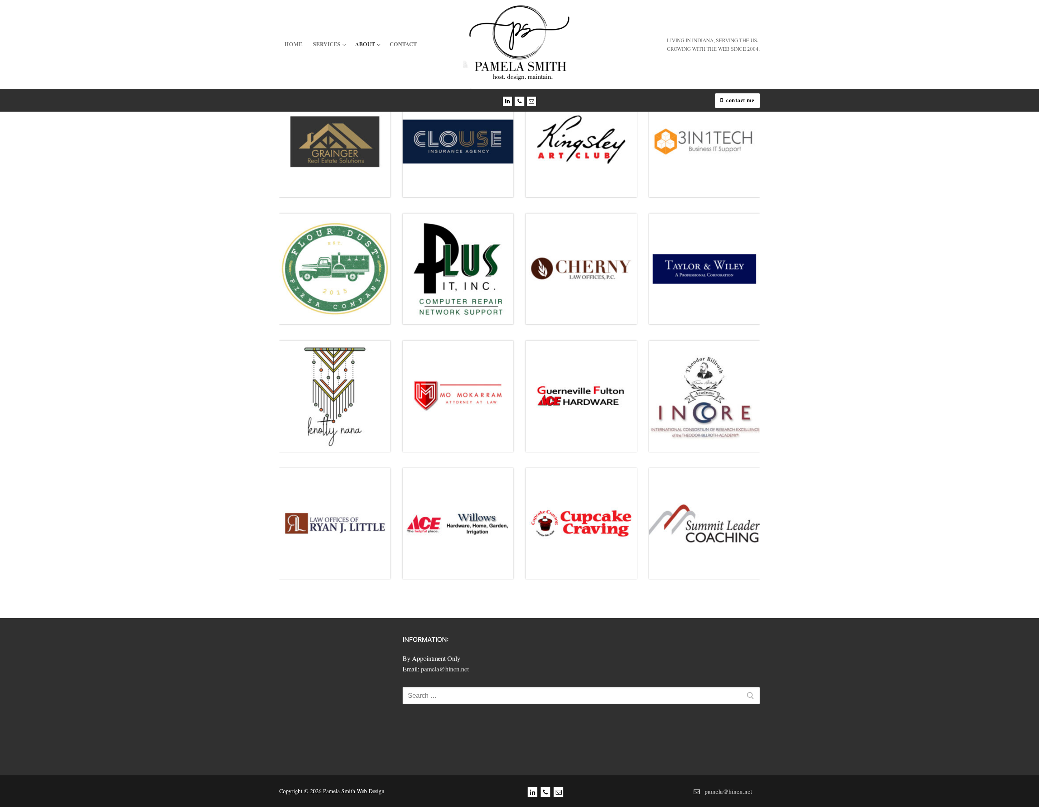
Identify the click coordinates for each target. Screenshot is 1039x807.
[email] (558, 792)
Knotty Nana (340, 391)
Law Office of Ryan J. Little (342, 516)
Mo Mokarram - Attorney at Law (461, 393)
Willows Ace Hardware (460, 521)
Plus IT (461, 265)
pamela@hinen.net (445, 669)
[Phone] (519, 101)
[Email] (531, 101)
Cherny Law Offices (585, 265)
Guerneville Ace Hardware (586, 391)
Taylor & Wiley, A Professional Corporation (704, 268)
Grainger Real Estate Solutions (337, 139)
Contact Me (739, 100)
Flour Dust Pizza (335, 269)
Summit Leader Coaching (706, 521)
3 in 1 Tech (708, 138)
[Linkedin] (507, 101)
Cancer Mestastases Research (707, 394)
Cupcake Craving (585, 519)
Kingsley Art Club (584, 138)
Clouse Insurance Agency (461, 138)
